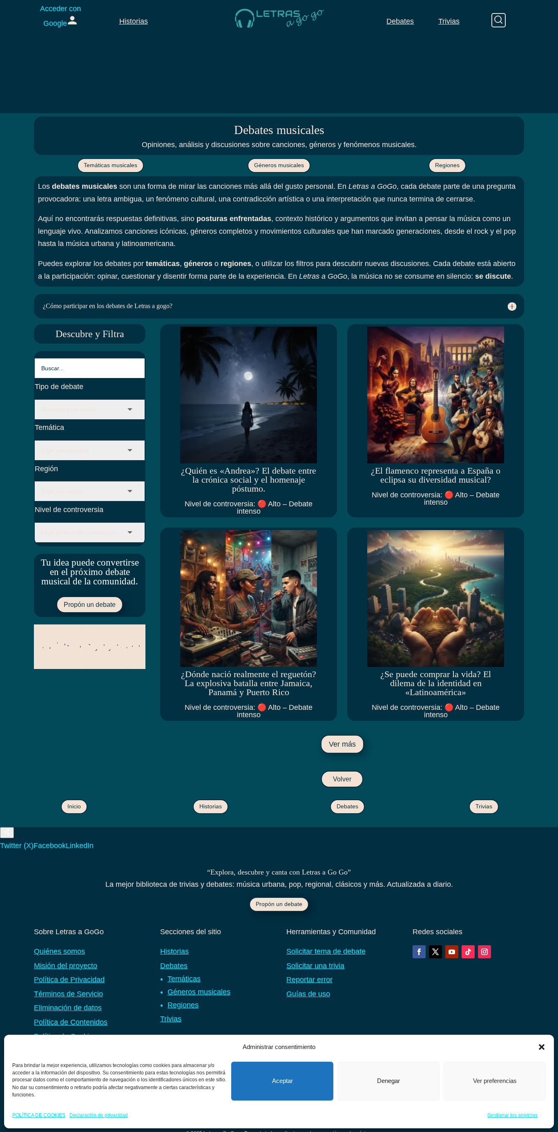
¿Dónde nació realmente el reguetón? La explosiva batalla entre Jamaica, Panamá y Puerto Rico (248, 683)
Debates (400, 21)
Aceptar (282, 1080)
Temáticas (184, 979)
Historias (133, 21)
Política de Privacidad (69, 979)
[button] (542, 1047)
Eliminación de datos (68, 1008)
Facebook (49, 845)
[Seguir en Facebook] (419, 951)
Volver (342, 779)
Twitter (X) (16, 845)
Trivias (449, 21)
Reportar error (309, 979)
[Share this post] (7, 832)
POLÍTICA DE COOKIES (38, 1115)
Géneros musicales (279, 165)
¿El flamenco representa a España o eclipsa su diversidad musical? (435, 475)
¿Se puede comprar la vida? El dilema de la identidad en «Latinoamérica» (435, 683)
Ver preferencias (495, 1080)
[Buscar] (498, 20)
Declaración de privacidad (98, 1115)
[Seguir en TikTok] (468, 951)
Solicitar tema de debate (326, 951)
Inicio (74, 806)
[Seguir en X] (435, 951)
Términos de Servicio (68, 994)
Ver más (342, 744)
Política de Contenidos (70, 1022)
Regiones (447, 165)
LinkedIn (80, 845)
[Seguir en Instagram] (484, 951)
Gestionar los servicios (512, 1115)
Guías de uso (308, 994)
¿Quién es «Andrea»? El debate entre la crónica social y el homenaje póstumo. (248, 479)
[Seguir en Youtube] (451, 951)
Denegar (388, 1080)
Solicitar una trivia (315, 966)
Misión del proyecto (65, 966)
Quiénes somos (59, 951)
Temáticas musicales (110, 165)
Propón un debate (90, 604)
